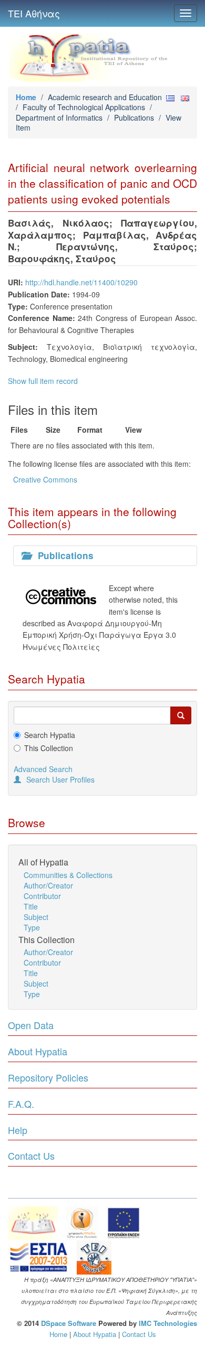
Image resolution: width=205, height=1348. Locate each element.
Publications (134, 117)
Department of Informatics (59, 117)
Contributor (42, 896)
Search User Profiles (60, 779)
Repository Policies (48, 1077)
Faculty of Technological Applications (84, 107)
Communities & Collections (68, 875)
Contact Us (31, 1155)
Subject (36, 917)
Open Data (31, 1025)
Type (32, 927)
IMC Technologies (168, 1323)
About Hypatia (37, 1051)
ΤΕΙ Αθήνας (34, 13)
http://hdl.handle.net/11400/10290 (81, 282)
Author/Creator (48, 885)
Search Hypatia (49, 735)
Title (31, 906)
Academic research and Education (105, 97)
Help (17, 1130)
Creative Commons (45, 479)
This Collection (48, 748)
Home (26, 97)
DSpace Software (68, 1323)
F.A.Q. (21, 1103)
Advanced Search (43, 769)
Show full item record (43, 381)
